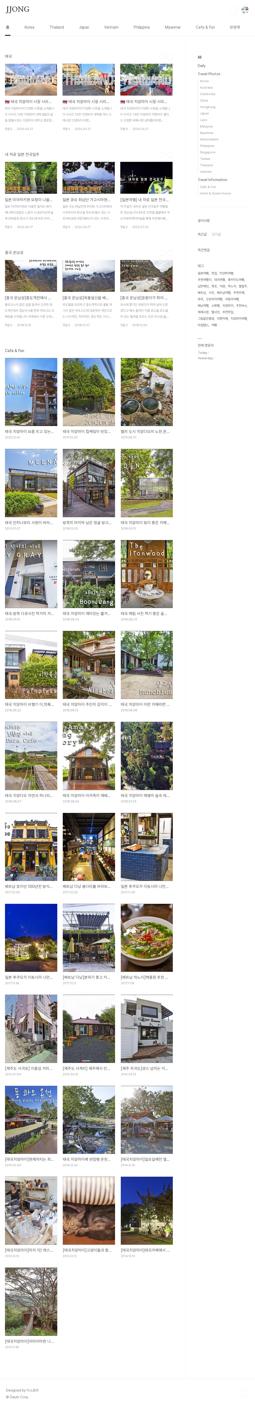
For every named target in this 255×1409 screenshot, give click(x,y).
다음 (170, 57)
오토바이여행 (214, 299)
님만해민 (203, 286)
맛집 (214, 273)
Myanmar (173, 27)
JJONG (17, 9)
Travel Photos (209, 74)
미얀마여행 (226, 273)
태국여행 (219, 280)
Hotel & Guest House (215, 193)
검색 (233, 10)
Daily (201, 66)
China (204, 100)
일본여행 (203, 273)
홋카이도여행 (236, 280)
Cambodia (207, 94)
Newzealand (209, 139)
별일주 (243, 286)
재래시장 (203, 312)
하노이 (232, 286)
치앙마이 (227, 305)
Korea (29, 27)
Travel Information (212, 180)
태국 (200, 299)
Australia (206, 87)
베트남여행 (224, 293)
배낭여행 (203, 305)
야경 (222, 286)
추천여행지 (204, 280)
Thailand (56, 27)
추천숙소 (241, 305)
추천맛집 (227, 312)
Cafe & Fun (205, 27)
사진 (211, 293)
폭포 (214, 286)
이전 (162, 57)
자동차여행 (232, 299)
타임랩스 (203, 325)
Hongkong (207, 107)
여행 (214, 325)
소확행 (215, 305)
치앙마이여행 (239, 318)
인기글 (216, 234)
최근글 (202, 234)
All (199, 57)
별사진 (215, 312)
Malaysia (206, 126)
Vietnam (111, 27)
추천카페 (238, 293)
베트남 (202, 293)
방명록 (235, 27)
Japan (84, 27)
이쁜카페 (222, 318)
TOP (245, 1392)
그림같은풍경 (206, 318)
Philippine (141, 27)
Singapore (207, 152)
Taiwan (205, 159)
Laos (203, 120)
